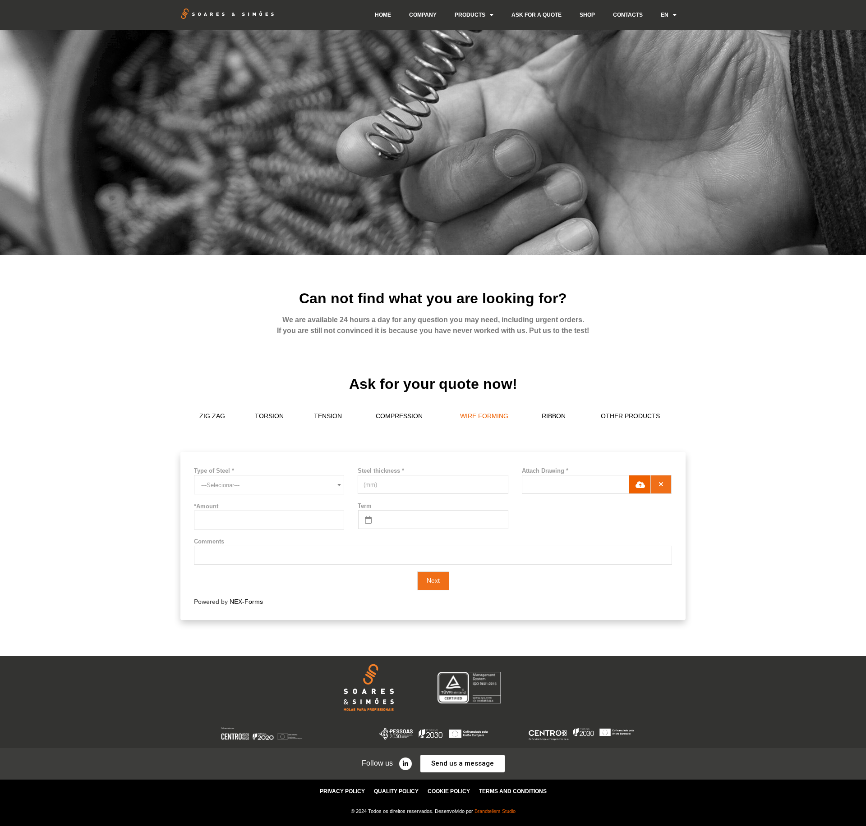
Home (383, 15)
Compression (399, 416)
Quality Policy (396, 791)
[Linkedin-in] (405, 764)
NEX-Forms (246, 601)
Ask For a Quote (536, 15)
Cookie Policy (449, 791)
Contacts (628, 15)
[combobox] (269, 484)
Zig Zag (212, 416)
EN (664, 15)
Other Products (630, 416)
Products (470, 15)
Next (433, 580)
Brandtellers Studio (495, 811)
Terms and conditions (513, 791)
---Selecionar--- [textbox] (220, 485)
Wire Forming (484, 416)
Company (423, 15)
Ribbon (554, 416)
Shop (587, 15)
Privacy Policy (342, 791)
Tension (328, 416)
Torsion (269, 416)
